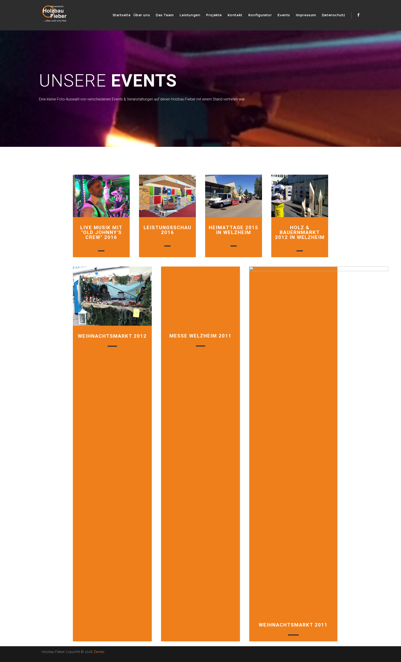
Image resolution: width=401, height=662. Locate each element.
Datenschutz (333, 15)
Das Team (165, 15)
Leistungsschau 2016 (167, 230)
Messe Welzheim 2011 (200, 336)
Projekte (214, 15)
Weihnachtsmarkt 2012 (112, 336)
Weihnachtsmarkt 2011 (293, 625)
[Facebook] (358, 15)
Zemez (99, 652)
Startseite (122, 15)
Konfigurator (260, 15)
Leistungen (190, 15)
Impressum (306, 15)
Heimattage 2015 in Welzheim (233, 230)
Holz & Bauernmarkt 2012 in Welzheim (300, 232)
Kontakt (235, 15)
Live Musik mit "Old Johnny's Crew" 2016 (101, 232)
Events (284, 15)
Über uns (141, 15)
